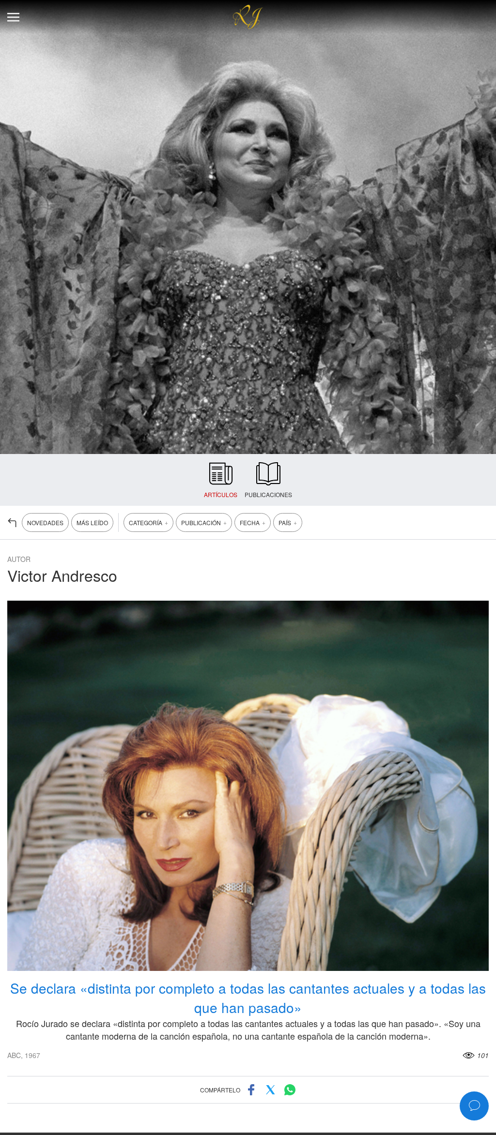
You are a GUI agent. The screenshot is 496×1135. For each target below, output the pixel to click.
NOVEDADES (45, 522)
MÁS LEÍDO (92, 522)
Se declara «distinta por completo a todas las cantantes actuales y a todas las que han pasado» (248, 997)
